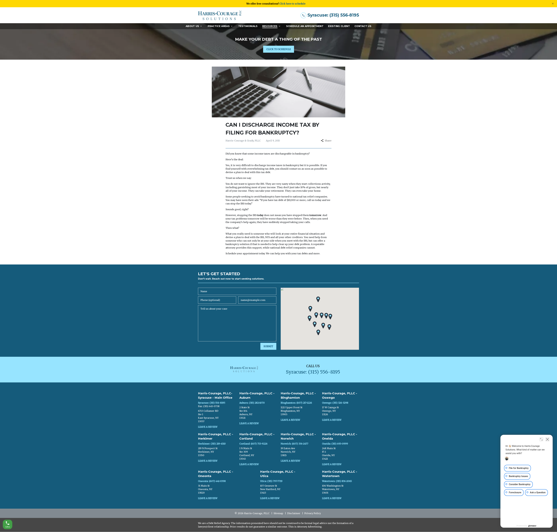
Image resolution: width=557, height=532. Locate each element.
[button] (316, 315)
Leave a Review (207, 426)
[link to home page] (220, 15)
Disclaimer (293, 513)
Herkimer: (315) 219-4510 (212, 443)
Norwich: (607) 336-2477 (294, 443)
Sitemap (278, 513)
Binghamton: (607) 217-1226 (296, 402)
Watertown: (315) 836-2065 (337, 481)
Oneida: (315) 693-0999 (335, 443)
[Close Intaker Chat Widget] (547, 439)
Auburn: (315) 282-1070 (252, 402)
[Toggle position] (541, 439)
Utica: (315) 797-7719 (271, 481)
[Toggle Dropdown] (202, 26)
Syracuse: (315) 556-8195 (211, 402)
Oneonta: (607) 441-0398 (212, 481)
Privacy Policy (312, 513)
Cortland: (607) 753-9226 (253, 443)
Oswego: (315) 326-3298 (335, 402)
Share (328, 140)
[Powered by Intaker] (532, 526)
